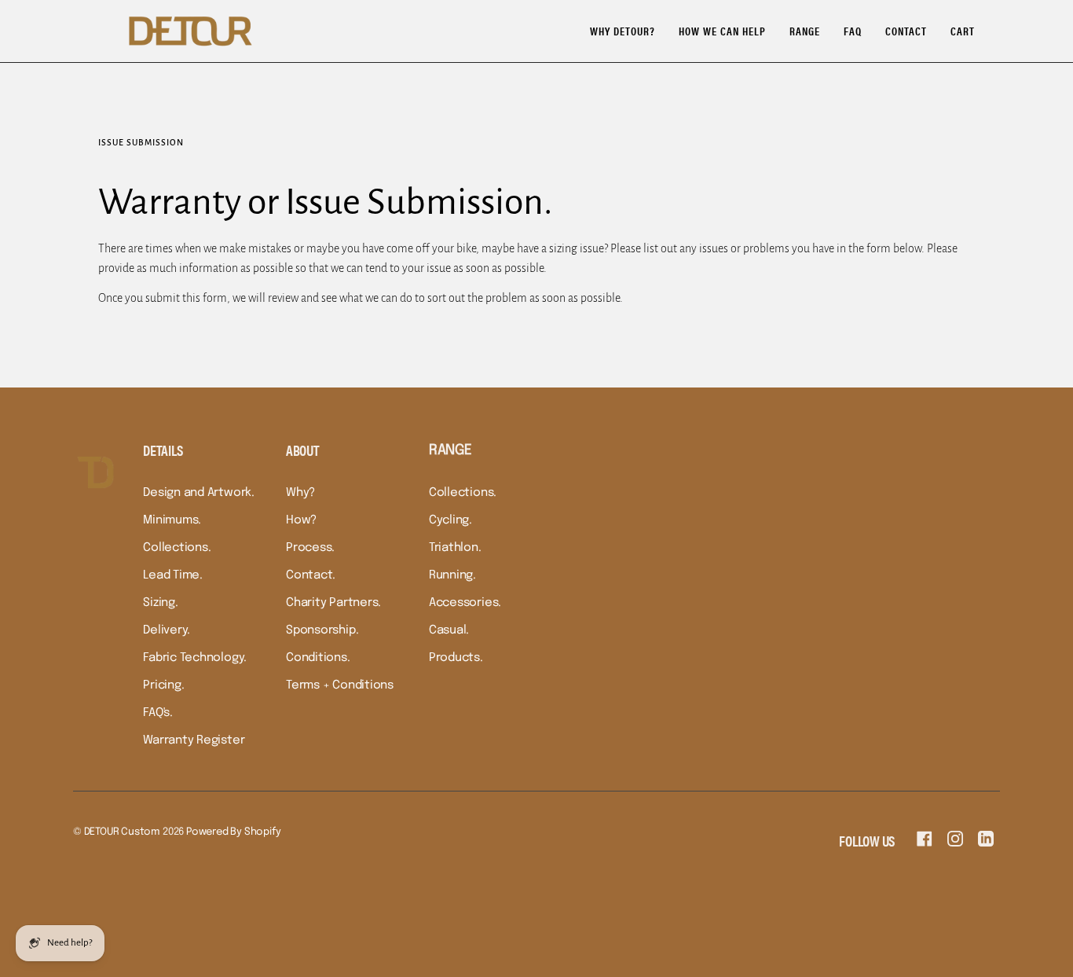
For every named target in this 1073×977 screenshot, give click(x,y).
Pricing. (163, 685)
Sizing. (160, 603)
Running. (452, 575)
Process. (310, 548)
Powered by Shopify (233, 832)
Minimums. (172, 520)
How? (301, 520)
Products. (456, 658)
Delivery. (166, 630)
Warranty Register (193, 740)
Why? (300, 493)
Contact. (310, 575)
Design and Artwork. (199, 493)
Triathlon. (455, 548)
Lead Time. (173, 575)
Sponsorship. (322, 630)
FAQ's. (158, 713)
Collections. (177, 548)
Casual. (449, 630)
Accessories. (465, 603)
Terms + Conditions (340, 685)
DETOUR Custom (122, 832)
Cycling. (450, 520)
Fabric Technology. (195, 658)
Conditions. (318, 658)
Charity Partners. (333, 603)
